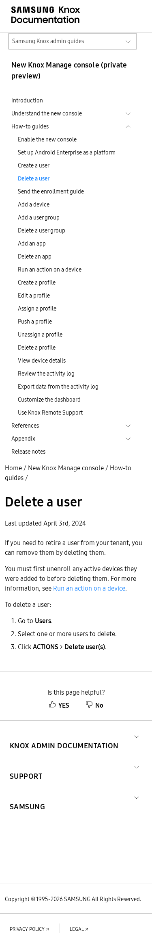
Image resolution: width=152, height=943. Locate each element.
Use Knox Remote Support (50, 412)
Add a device (33, 204)
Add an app (32, 243)
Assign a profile (37, 308)
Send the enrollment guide (51, 191)
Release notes (28, 452)
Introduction (27, 100)
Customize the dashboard (49, 399)
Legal (77, 929)
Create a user (33, 165)
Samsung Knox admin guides (48, 41)
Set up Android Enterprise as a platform (67, 152)
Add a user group (39, 217)
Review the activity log (46, 373)
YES (63, 705)
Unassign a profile (40, 334)
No (99, 705)
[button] (64, 736)
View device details (42, 360)
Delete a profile (37, 347)
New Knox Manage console (66, 467)
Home (13, 467)
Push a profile (35, 321)
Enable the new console (47, 139)
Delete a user (34, 178)
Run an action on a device (49, 269)
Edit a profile (34, 295)
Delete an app (34, 256)
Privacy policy (27, 929)
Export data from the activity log (58, 386)
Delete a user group (41, 230)
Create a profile (37, 282)
